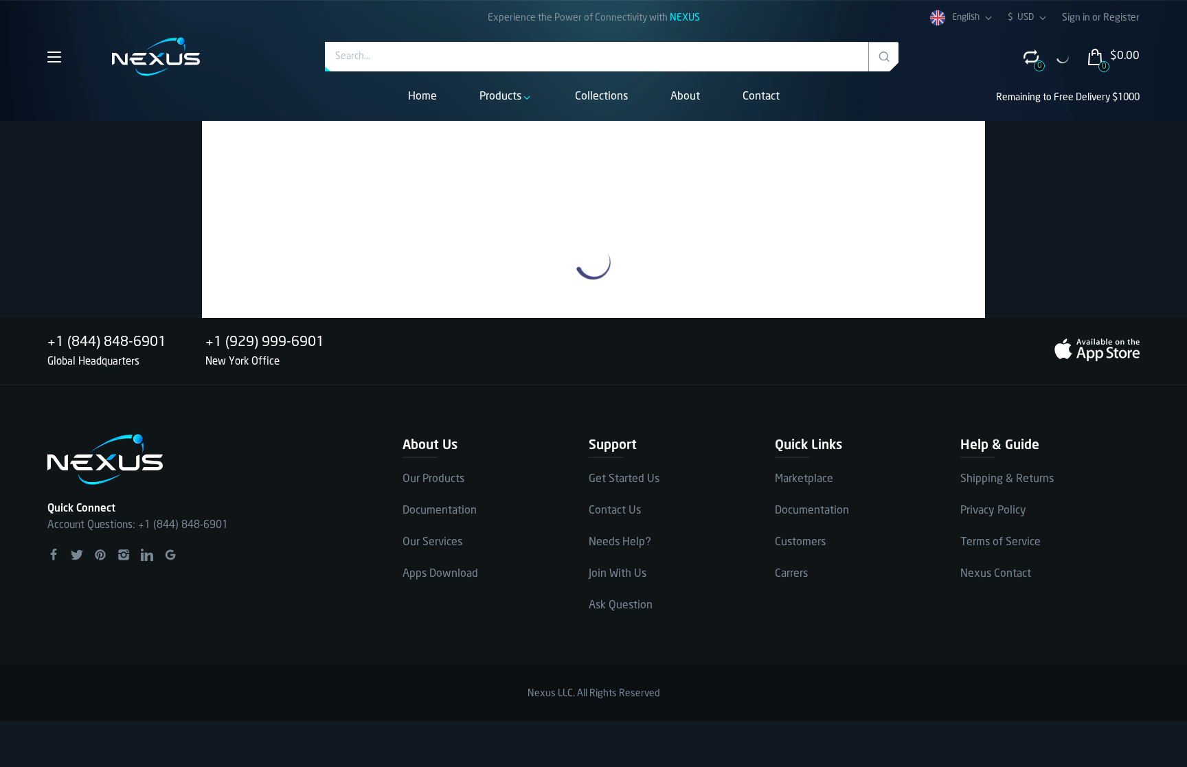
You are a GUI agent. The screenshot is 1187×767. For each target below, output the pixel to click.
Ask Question (621, 605)
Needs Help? (620, 542)
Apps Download (440, 574)
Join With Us (617, 574)
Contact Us (615, 510)
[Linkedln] (147, 555)
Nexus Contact (995, 574)
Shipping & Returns (1007, 479)
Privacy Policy (993, 510)
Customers (800, 542)
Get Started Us (624, 479)
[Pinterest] (100, 555)
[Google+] (170, 555)
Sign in (1077, 18)
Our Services (432, 542)
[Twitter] (77, 555)
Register (1121, 18)
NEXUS (685, 18)
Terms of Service (1000, 542)
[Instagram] (123, 555)
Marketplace (804, 479)
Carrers (791, 574)
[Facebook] (53, 555)
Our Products (433, 479)
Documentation (440, 510)
